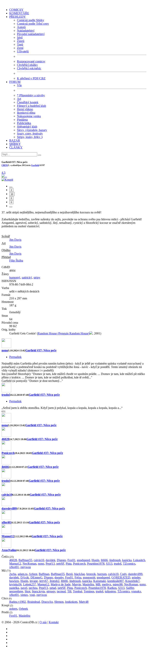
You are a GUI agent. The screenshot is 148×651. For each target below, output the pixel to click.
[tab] (10, 187)
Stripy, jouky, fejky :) (30, 137)
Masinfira (88, 584)
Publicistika (24, 123)
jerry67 (43, 581)
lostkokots (71, 601)
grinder (136, 577)
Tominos (89, 591)
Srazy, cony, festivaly (30, 133)
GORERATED (120, 577)
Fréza (78, 577)
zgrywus (25, 567)
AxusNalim (9, 550)
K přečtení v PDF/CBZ (31, 78)
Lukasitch (139, 560)
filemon (59, 601)
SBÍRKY (15, 144)
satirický (27, 277)
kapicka (127, 560)
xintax (24, 594)
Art (19, 98)
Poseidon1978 (95, 563)
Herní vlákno (25, 109)
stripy (37, 277)
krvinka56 (15, 584)
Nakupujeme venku (29, 116)
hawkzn (14, 581)
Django (61, 560)
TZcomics (129, 563)
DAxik (24, 577)
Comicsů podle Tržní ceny (33, 23)
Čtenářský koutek (27, 102)
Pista (68, 563)
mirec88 (118, 584)
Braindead (33, 601)
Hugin (95, 560)
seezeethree (16, 591)
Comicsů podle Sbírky (30, 20)
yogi (32, 594)
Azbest (33, 574)
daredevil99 (9, 508)
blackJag (79, 574)
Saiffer (130, 588)
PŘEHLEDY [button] (17, 16)
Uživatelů (23, 51)
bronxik (91, 574)
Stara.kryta (38, 591)
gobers (13, 608)
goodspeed (83, 560)
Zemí (20, 48)
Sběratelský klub (27, 126)
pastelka (14, 588)
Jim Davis (15, 239)
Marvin (76, 584)
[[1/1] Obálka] (4, 176)
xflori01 (7, 522)
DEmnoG (36, 577)
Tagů (20, 44)
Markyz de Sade (61, 584)
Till (69, 591)
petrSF (60, 563)
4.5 (3, 172)
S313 (109, 563)
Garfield (35, 165)
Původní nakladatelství (31, 34)
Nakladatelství (25, 30)
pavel (24, 588)
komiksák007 (115, 581)
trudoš (6, 394)
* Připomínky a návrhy (31, 95)
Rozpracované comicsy (31, 61)
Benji (69, 574)
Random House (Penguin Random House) (63, 333)
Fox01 (71, 560)
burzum (102, 574)
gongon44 (89, 577)
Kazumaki (99, 581)
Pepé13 (50, 563)
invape (34, 581)
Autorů (21, 27)
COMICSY (16, 9)
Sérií (20, 37)
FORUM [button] (14, 81)
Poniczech (8, 453)
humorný (14, 277)
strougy (50, 591)
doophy (59, 577)
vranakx (136, 591)
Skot (27, 591)
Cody (123, 574)
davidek (50, 560)
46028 (5, 439)
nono (5, 350)
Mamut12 (8, 536)
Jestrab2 (54, 581)
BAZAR (14, 140)
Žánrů (20, 41)
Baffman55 (25, 560)
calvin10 (7, 494)
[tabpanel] (74, 374)
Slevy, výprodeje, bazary (32, 130)
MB (98, 584)
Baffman (44, 574)
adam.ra (22, 574)
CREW (5, 165)
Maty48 (83, 601)
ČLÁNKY (16, 147)
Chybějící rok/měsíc (29, 68)
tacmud (61, 591)
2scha (12, 574)
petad (53, 588)
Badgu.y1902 (17, 601)
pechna (33, 588)
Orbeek (23, 608)
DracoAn (47, 601)
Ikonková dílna (26, 112)
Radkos (112, 588)
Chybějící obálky (27, 65)
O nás (43, 622)
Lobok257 (29, 584)
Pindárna (22, 119)
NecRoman (29, 563)
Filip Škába (16, 260)
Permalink (15, 357)
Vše (19, 85)
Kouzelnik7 (132, 581)
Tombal (77, 591)
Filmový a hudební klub (31, 105)
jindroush (115, 560)
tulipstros (110, 591)
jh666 (5, 466)
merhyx (106, 584)
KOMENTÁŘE (19, 13)
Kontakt (54, 622)
